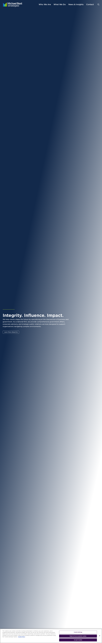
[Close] (99, 635)
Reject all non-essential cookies (78, 636)
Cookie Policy (21, 636)
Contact (90, 4)
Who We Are (45, 4)
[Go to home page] (12, 4)
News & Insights (76, 4)
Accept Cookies (78, 639)
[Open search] (98, 4)
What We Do (60, 4)
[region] (51, 636)
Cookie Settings (78, 632)
